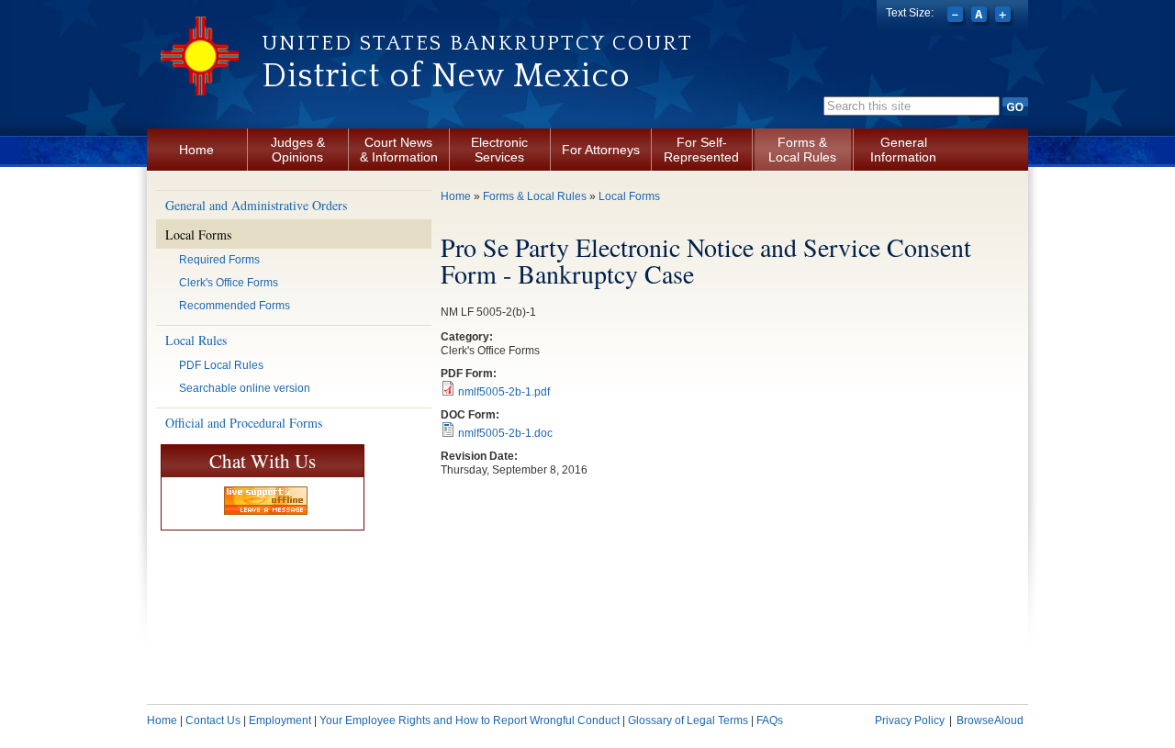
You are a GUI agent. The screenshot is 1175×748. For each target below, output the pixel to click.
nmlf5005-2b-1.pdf (504, 391)
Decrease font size (957, 16)
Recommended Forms (234, 305)
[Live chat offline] (266, 500)
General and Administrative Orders (256, 205)
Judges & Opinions (298, 149)
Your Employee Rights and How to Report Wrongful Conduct (469, 720)
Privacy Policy (910, 720)
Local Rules (196, 340)
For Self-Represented (701, 149)
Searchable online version (244, 388)
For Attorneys (601, 149)
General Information (903, 149)
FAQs (769, 720)
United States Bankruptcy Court (477, 43)
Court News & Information (399, 149)
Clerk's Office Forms (228, 282)
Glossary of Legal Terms (688, 720)
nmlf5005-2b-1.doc (505, 433)
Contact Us (213, 720)
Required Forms (219, 259)
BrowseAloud (990, 720)
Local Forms (198, 234)
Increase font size (1004, 16)
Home (196, 149)
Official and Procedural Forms (243, 422)
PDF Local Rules (221, 365)
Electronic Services (499, 149)
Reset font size (980, 16)
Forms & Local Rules (802, 149)
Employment (280, 720)
